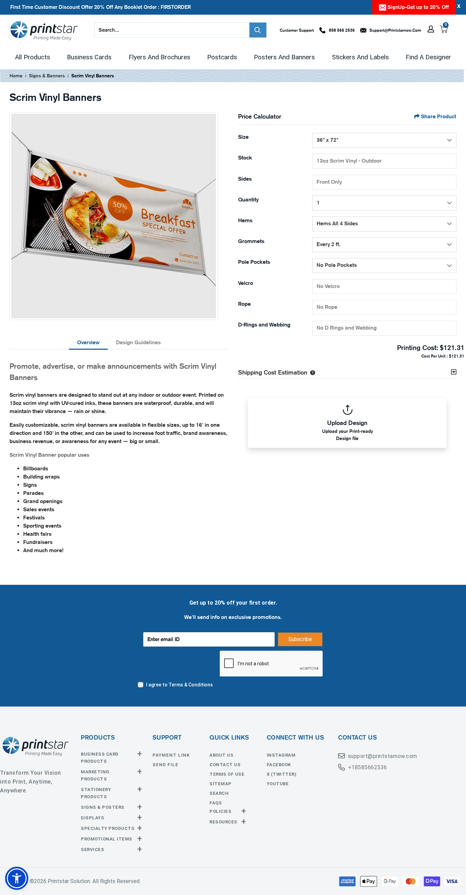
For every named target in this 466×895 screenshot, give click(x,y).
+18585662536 (367, 767)
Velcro (245, 283)
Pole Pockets (254, 262)
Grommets (251, 241)
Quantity (248, 199)
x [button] (459, 5)
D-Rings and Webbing (264, 324)
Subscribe (300, 639)
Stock (245, 157)
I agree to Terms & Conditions (179, 684)
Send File (165, 764)
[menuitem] (33, 57)
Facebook (279, 764)
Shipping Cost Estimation (272, 372)
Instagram (281, 755)
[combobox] (384, 140)
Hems (245, 220)
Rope (244, 304)
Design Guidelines (138, 342)
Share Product (438, 116)
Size (243, 137)
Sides (245, 179)
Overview (88, 342)
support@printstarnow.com (382, 756)
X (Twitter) (282, 774)
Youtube (278, 783)
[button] (311, 372)
